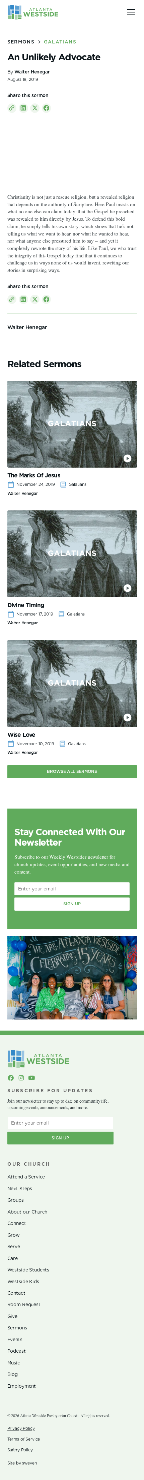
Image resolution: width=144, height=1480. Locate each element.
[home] (33, 12)
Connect (16, 1223)
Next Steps (19, 1188)
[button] (130, 12)
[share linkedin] (23, 108)
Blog (12, 1374)
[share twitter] (35, 108)
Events (14, 1339)
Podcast (16, 1351)
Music (13, 1362)
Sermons (17, 1327)
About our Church (27, 1212)
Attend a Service (26, 1176)
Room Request (24, 1304)
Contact (16, 1293)
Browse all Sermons (72, 771)
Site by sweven (22, 1463)
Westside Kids (23, 1281)
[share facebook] (46, 108)
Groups (15, 1200)
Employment (21, 1386)
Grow (13, 1235)
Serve (13, 1246)
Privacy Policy (21, 1428)
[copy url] (12, 108)
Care (12, 1258)
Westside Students (28, 1269)
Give (12, 1316)
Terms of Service (23, 1439)
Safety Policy (20, 1449)
